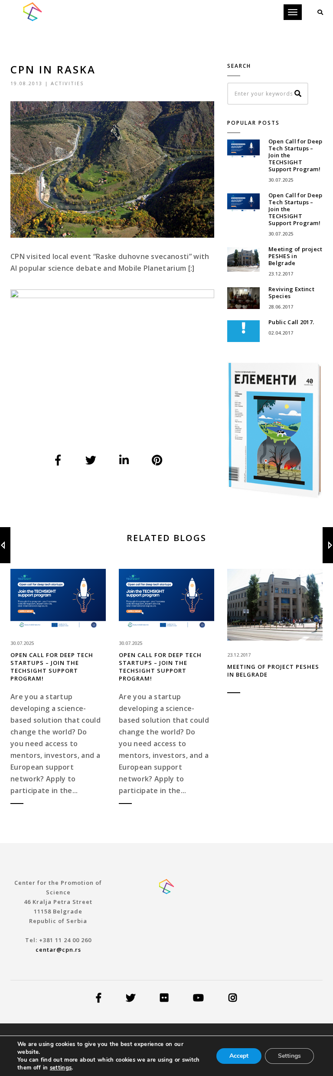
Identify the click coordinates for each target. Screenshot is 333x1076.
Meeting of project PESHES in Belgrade (295, 256)
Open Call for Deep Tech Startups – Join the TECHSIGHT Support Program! (51, 666)
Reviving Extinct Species (291, 292)
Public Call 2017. (291, 322)
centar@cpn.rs (58, 949)
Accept (238, 1056)
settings (61, 1068)
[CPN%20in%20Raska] (58, 460)
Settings (289, 1056)
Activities (67, 83)
